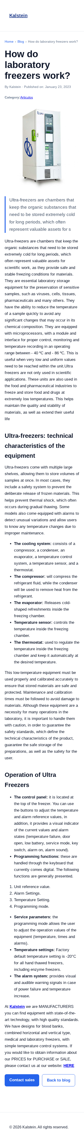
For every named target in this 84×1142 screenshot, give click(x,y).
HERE (68, 1065)
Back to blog (58, 1080)
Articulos (26, 97)
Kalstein (18, 15)
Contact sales (22, 1080)
